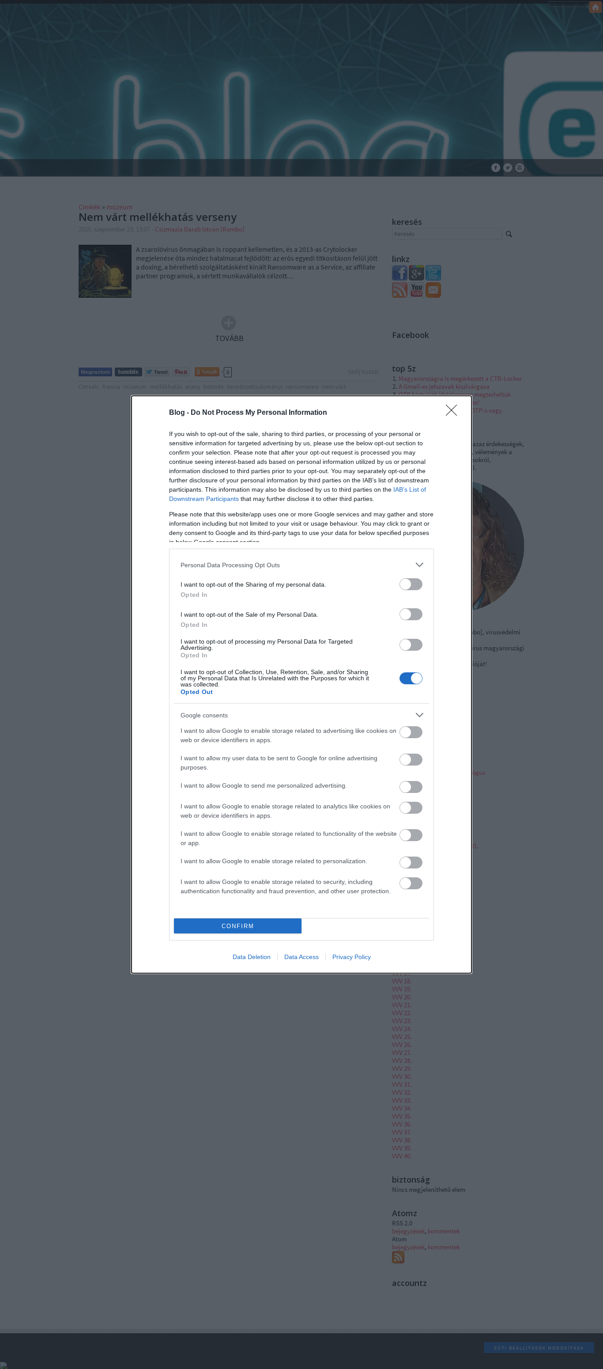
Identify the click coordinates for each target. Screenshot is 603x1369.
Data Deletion (252, 956)
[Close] (454, 413)
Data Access (301, 956)
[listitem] (301, 564)
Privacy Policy (351, 956)
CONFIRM (238, 926)
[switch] (410, 584)
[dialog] (301, 684)
